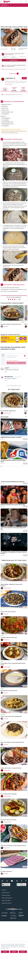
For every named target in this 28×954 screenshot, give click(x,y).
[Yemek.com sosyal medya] (12, 909)
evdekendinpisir (9, 78)
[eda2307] (2, 368)
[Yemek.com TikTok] (7, 881)
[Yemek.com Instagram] (2, 881)
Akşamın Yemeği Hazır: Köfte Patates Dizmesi (13, 845)
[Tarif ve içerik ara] (21, 1)
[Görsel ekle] (25, 356)
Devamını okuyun (8, 84)
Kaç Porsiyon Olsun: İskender (9, 794)
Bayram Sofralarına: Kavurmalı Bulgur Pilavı (12, 742)
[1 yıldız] (8, 299)
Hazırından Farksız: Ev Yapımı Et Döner (11, 768)
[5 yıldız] (17, 299)
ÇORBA (2, 688)
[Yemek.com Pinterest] (25, 881)
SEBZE (2, 635)
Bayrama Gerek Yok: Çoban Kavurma (11, 324)
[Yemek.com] (7, 2)
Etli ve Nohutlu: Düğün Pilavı (8, 410)
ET (1, 322)
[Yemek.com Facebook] (21, 881)
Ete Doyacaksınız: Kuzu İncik (8, 819)
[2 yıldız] (11, 299)
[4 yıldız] (15, 299)
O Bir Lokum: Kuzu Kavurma (8, 611)
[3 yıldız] (13, 299)
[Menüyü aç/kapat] (1, 1)
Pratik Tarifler (4, 5)
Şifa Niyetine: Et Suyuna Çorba (9, 690)
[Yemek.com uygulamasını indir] (6, 884)
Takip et (24, 78)
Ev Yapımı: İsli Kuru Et (6, 871)
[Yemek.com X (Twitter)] (17, 881)
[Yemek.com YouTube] (12, 881)
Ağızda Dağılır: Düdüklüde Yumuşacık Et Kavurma (11, 585)
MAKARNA (3, 714)
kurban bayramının (9, 69)
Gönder (16, 362)
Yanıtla (6, 371)
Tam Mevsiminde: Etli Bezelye (9, 637)
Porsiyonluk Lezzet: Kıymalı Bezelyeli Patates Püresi (13, 664)
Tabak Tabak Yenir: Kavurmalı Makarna (11, 716)
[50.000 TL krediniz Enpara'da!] (14, 339)
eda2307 (7, 368)
